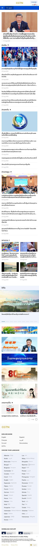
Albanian (8, 455)
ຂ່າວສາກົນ (5, 110)
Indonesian (12, 510)
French (9, 489)
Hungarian (9, 507)
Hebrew (8, 501)
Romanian (27, 483)
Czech (8, 477)
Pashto (25, 480)
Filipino (8, 486)
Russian (26, 486)
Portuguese (28, 477)
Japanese (9, 516)
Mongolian (27, 461)
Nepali (25, 467)
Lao (24, 455)
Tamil (25, 501)
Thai (24, 504)
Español (22, 437)
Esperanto (10, 483)
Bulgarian (10, 467)
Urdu (25, 513)
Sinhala (26, 492)
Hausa (8, 498)
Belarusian (10, 461)
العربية (21, 440)
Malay (28, 458)
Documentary (24, 443)
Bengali (7, 464)
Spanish (27, 495)
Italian (8, 513)
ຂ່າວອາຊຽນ (6, 172)
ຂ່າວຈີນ (4, 45)
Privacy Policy (5, 545)
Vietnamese (28, 516)
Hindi (7, 504)
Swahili (27, 498)
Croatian (9, 474)
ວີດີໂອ (3, 287)
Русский (4, 443)
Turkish (26, 507)
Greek (8, 495)
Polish (25, 474)
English (4, 437)
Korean (8, 519)
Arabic (8, 458)
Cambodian (8, 471)
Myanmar (28, 464)
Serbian (26, 489)
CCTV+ (4, 446)
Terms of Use (14, 545)
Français (4, 440)
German (9, 492)
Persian (26, 471)
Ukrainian (28, 510)
